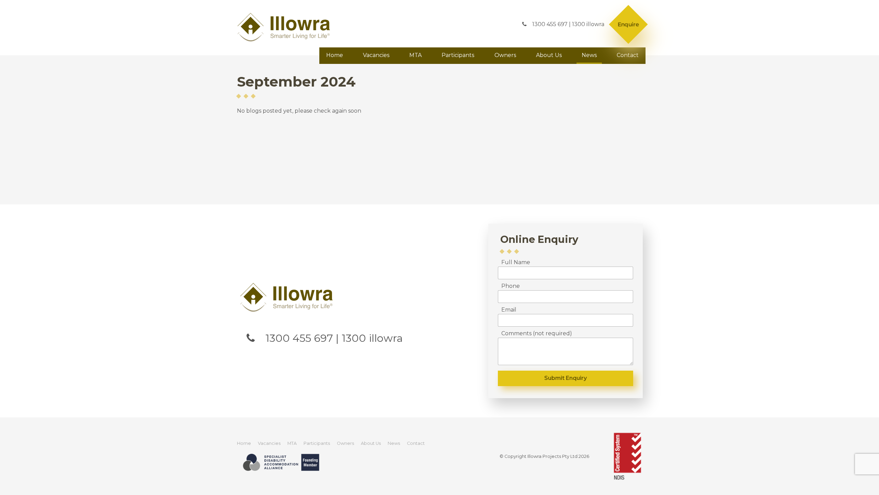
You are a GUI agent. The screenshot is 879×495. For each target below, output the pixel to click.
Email (508, 309)
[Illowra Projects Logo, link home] (284, 27)
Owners (505, 55)
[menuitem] (243, 443)
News (589, 55)
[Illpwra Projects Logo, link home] (287, 297)
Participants (458, 55)
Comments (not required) (536, 333)
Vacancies (376, 55)
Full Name (515, 262)
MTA (415, 55)
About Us (549, 55)
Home (334, 55)
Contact (628, 55)
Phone (510, 286)
